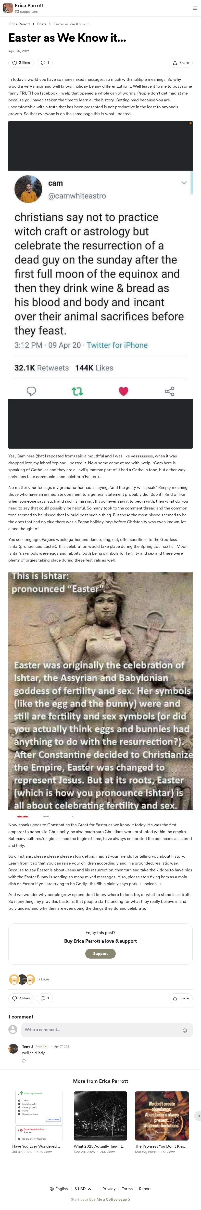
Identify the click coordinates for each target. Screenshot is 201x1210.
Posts (41, 24)
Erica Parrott (29, 5)
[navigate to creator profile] (8, 8)
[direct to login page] (106, 1030)
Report (145, 1188)
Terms (127, 1188)
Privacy (108, 1188)
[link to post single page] (39, 1123)
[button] (195, 8)
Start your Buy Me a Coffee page (99, 1199)
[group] (39, 1123)
